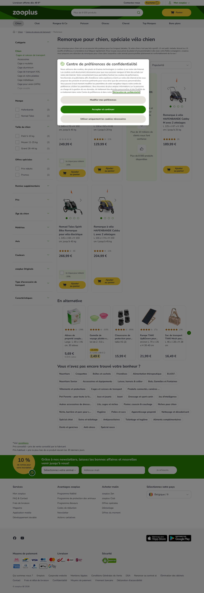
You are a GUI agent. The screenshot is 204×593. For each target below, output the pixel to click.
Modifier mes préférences (103, 99)
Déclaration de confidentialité (126, 92)
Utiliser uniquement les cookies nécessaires (103, 118)
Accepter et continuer (103, 109)
